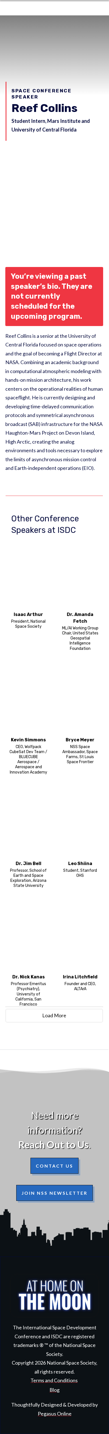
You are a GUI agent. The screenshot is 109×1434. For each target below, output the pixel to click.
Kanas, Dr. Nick (28, 954)
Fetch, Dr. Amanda (80, 596)
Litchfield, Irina (80, 954)
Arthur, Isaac (28, 596)
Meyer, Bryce (80, 720)
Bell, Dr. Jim (28, 839)
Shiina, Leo (80, 839)
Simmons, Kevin (28, 720)
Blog (54, 1390)
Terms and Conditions (54, 1380)
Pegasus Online (55, 1413)
